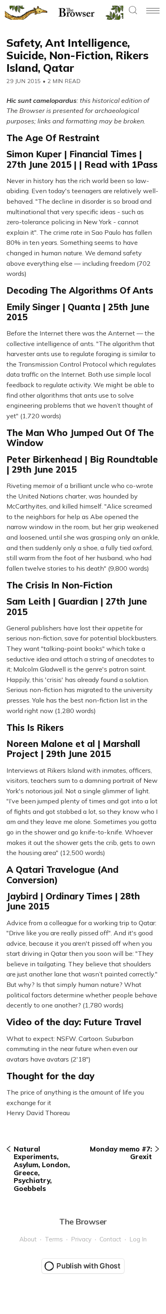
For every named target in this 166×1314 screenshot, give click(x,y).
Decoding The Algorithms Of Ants (79, 290)
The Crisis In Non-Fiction (59, 585)
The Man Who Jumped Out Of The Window (80, 437)
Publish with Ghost (88, 1266)
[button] (133, 10)
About (28, 1239)
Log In (138, 1239)
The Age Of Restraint (53, 138)
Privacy (81, 1239)
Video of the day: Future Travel (73, 1022)
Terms (54, 1239)
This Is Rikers (35, 727)
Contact (110, 1239)
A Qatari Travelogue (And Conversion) (62, 874)
